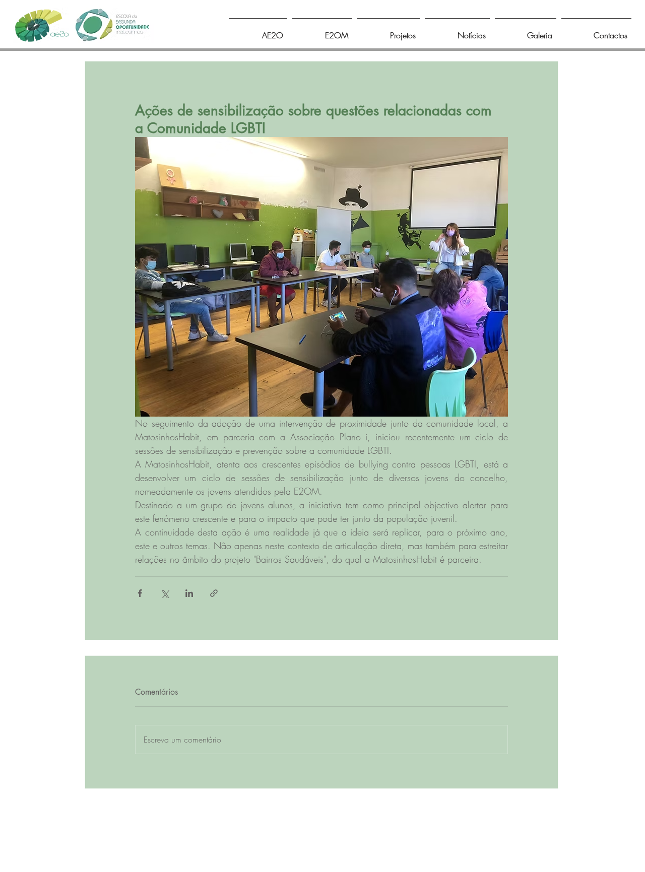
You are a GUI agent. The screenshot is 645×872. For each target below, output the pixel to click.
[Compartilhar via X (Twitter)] (164, 593)
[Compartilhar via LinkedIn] (189, 593)
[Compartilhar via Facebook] (140, 593)
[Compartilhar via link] (214, 593)
